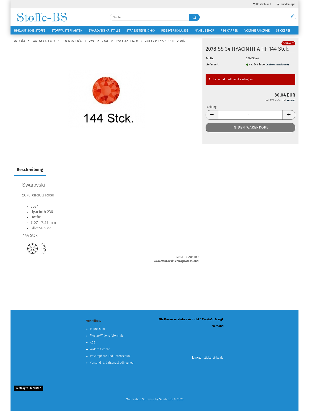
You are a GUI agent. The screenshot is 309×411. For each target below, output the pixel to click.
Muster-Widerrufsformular (107, 335)
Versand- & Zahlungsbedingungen (112, 363)
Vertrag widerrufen (28, 388)
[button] (293, 17)
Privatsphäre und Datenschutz (110, 356)
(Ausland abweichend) (277, 64)
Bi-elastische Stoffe (29, 30)
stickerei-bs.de (213, 357)
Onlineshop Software (140, 399)
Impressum (97, 329)
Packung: (211, 107)
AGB (92, 342)
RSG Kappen (229, 30)
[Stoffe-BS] (42, 17)
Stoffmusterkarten (67, 30)
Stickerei (283, 30)
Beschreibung (30, 169)
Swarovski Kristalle (104, 30)
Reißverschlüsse (174, 30)
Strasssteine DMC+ (140, 30)
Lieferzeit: (212, 64)
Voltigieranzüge (257, 30)
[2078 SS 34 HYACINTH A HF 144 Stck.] (106, 98)
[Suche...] (194, 17)
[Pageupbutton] (297, 405)
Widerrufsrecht (100, 349)
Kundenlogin (287, 4)
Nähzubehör (204, 30)
